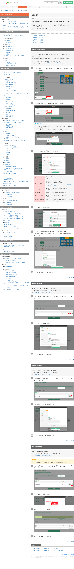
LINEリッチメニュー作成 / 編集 (54, 63)
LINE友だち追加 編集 (9, 251)
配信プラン (8, 60)
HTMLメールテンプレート (11, 170)
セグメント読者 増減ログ (10, 200)
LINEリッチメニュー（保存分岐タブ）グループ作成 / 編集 (48, 550)
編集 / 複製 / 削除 (10, 116)
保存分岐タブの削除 (38, 42)
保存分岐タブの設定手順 (39, 35)
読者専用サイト (9, 84)
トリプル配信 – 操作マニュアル (17, 10)
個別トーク (7, 74)
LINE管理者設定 (8, 180)
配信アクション (8, 236)
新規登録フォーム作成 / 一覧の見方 (13, 122)
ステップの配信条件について (11, 215)
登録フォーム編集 (9, 266)
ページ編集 (9, 88)
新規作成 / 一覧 (10, 86)
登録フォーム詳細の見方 (10, 260)
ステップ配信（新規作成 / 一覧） (12, 213)
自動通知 (8, 154)
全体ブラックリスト (9, 42)
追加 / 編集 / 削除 (10, 50)
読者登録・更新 (10, 126)
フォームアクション (9, 232)
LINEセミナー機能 (10, 145)
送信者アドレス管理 (9, 65)
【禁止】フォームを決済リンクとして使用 (15, 262)
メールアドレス (9, 48)
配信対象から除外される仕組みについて (14, 140)
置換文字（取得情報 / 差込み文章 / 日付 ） (15, 218)
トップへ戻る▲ (70, 277)
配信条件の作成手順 (11, 166)
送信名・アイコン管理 (10, 173)
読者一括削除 (9, 127)
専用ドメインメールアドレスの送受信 (14, 55)
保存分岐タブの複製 (38, 40)
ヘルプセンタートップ (5, 10)
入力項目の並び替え (11, 276)
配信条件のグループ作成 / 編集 (14, 168)
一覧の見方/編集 (10, 135)
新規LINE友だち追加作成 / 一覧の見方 (14, 120)
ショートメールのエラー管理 (11, 228)
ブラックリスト (10, 129)
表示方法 (8, 99)
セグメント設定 (8, 204)
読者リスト (8, 131)
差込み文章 (7, 162)
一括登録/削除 (8, 124)
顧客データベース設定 (10, 185)
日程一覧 (8, 150)
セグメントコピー (9, 196)
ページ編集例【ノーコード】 (11, 289)
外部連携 (8, 52)
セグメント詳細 (8, 194)
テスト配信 (7, 220)
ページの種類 (9, 280)
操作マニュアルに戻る (68, 554)
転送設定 (8, 54)
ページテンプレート (9, 171)
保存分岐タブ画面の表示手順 (42, 292)
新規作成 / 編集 (10, 103)
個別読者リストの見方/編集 (13, 137)
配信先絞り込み (8, 224)
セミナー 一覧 (9, 149)
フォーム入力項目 (9, 271)
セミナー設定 (9, 152)
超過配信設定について (10, 64)
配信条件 (7, 164)
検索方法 (8, 133)
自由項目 (6, 160)
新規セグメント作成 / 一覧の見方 (12, 72)
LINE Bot (7, 112)
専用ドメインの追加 (9, 46)
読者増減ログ (7, 139)
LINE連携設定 (8, 178)
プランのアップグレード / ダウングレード (16, 62)
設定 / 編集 (8, 108)
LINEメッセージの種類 (10, 226)
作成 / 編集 (8, 97)
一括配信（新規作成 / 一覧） (11, 211)
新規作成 (8, 81)
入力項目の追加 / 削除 (11, 274)
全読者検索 (7, 40)
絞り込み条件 (7, 202)
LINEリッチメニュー (10, 92)
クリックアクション (9, 234)
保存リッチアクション (11, 101)
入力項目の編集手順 (11, 272)
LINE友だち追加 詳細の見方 (11, 246)
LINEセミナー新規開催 (12, 147)
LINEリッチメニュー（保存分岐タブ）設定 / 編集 (45, 548)
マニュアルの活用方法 (10, 21)
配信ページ (7, 222)
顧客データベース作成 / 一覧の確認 (13, 36)
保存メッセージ (9, 79)
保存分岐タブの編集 (38, 38)
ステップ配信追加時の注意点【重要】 (14, 217)
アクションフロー (9, 238)
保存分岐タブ (8, 106)
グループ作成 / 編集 (11, 82)
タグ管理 (6, 158)
